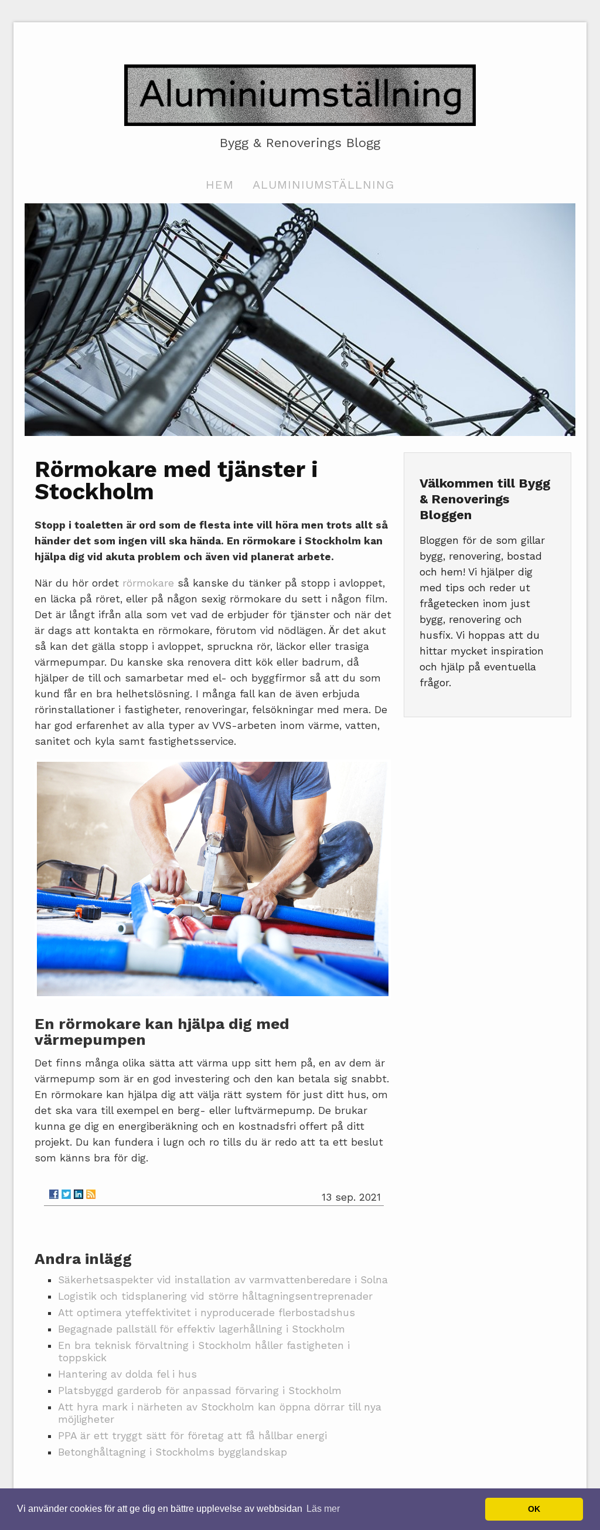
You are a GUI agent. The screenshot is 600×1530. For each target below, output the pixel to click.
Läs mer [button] (323, 1509)
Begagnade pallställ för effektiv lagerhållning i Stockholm (201, 1329)
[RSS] (91, 1194)
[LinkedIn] (78, 1194)
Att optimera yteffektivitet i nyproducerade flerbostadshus (206, 1312)
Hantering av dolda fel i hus (127, 1374)
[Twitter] (66, 1194)
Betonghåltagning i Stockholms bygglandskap (172, 1452)
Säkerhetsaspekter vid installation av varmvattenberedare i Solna (223, 1280)
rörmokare (148, 583)
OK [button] (534, 1509)
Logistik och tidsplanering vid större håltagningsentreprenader (215, 1296)
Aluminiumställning (323, 185)
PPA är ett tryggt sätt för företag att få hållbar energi (192, 1436)
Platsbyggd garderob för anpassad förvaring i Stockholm (200, 1390)
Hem (220, 185)
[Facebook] (54, 1194)
